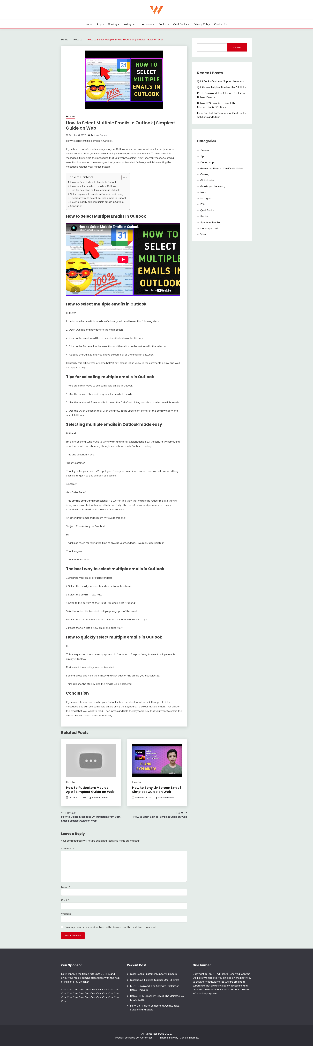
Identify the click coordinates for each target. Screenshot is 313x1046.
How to (70, 116)
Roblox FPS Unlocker (76, 981)
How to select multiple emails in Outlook (93, 186)
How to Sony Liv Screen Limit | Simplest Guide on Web (156, 789)
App (99, 24)
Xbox (203, 234)
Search (237, 47)
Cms (63, 989)
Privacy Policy (202, 24)
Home (88, 24)
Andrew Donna (99, 135)
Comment (67, 848)
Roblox (162, 24)
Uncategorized (209, 228)
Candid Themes (189, 1037)
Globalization (207, 180)
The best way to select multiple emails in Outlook (98, 198)
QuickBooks (180, 24)
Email (65, 900)
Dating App (207, 162)
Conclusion (76, 206)
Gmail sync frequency (212, 186)
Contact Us (221, 24)
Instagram (129, 24)
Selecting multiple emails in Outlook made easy (97, 194)
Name (65, 887)
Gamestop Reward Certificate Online (221, 168)
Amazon (147, 24)
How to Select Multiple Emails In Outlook (93, 182)
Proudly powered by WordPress (134, 1037)
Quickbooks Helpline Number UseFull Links (221, 87)
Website (66, 913)
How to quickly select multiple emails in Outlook (97, 201)
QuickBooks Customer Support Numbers (220, 81)
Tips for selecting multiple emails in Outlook (94, 190)
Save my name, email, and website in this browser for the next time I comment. (110, 927)
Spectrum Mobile (210, 222)
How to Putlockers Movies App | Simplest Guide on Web (90, 789)
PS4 (202, 204)
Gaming (112, 24)
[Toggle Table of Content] (122, 177)
